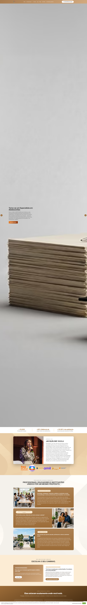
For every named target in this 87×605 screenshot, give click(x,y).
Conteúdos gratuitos (50, 1)
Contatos (43, 1)
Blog (40, 1)
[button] (2, 215)
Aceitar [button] (84, 603)
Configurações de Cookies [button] (77, 603)
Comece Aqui (28, 1)
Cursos (34, 1)
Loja (37, 1)
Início (24, 1)
